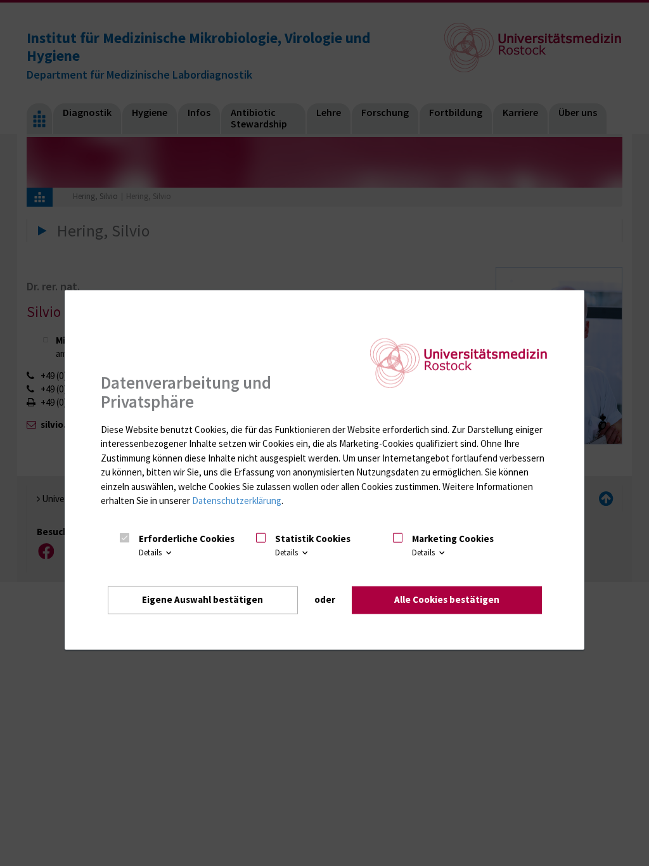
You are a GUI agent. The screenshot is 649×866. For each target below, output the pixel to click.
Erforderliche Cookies (187, 539)
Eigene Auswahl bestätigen (202, 599)
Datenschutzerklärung (236, 500)
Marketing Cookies (453, 539)
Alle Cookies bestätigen (446, 599)
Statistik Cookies (312, 539)
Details (151, 553)
